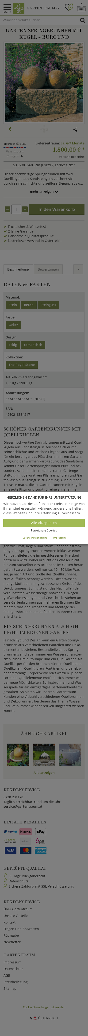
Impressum (59, 537)
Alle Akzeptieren (44, 523)
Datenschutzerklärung (35, 537)
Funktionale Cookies (44, 531)
